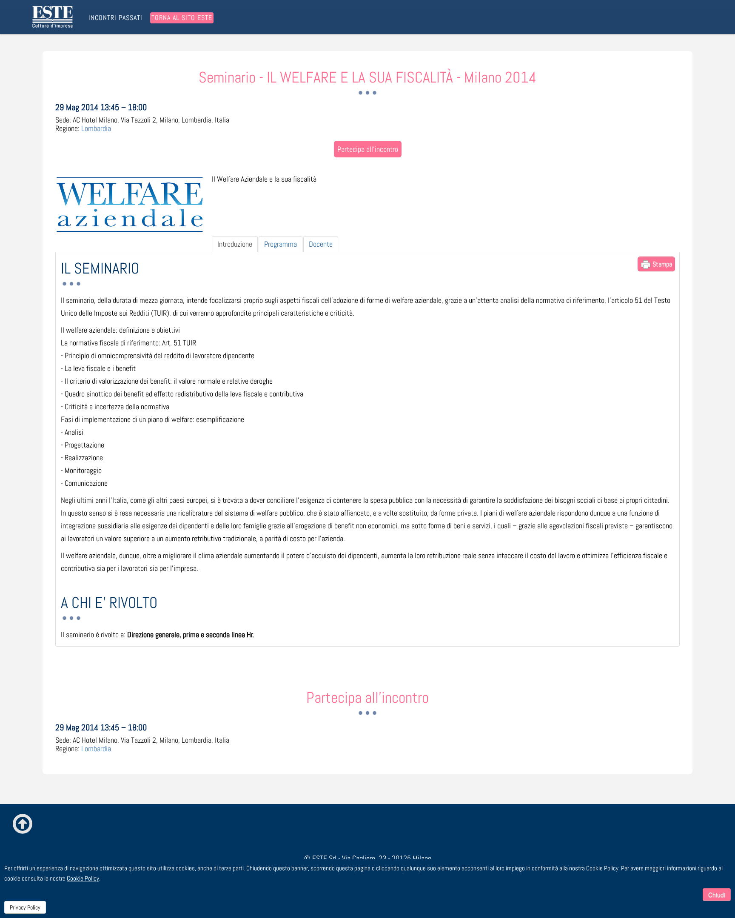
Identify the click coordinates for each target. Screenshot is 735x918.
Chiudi (716, 894)
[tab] (235, 244)
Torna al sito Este (181, 17)
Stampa (661, 263)
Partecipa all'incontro (367, 149)
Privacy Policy (25, 907)
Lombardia (96, 128)
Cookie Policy (83, 878)
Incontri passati (115, 18)
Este (54, 17)
